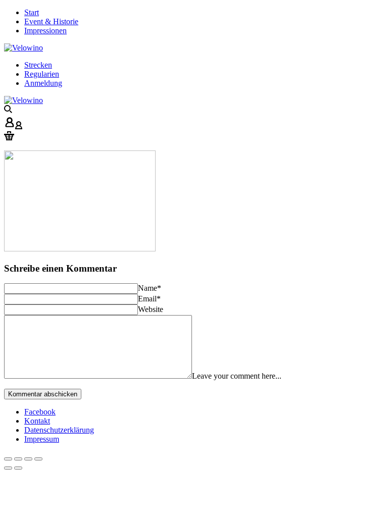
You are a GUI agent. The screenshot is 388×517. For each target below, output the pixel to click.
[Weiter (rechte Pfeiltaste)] (18, 468)
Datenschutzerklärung (59, 430)
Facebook (40, 411)
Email (149, 298)
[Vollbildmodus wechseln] (28, 458)
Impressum (41, 439)
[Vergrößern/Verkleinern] (38, 458)
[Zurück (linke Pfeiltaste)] (8, 468)
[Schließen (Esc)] (8, 458)
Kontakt (37, 421)
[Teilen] (18, 458)
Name (149, 288)
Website (150, 309)
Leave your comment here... (236, 376)
